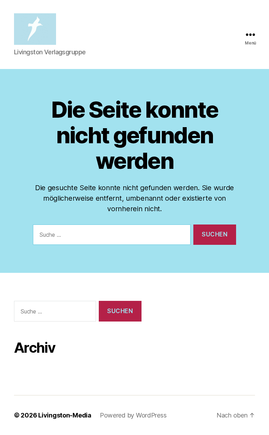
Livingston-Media (64, 415)
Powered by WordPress (133, 415)
